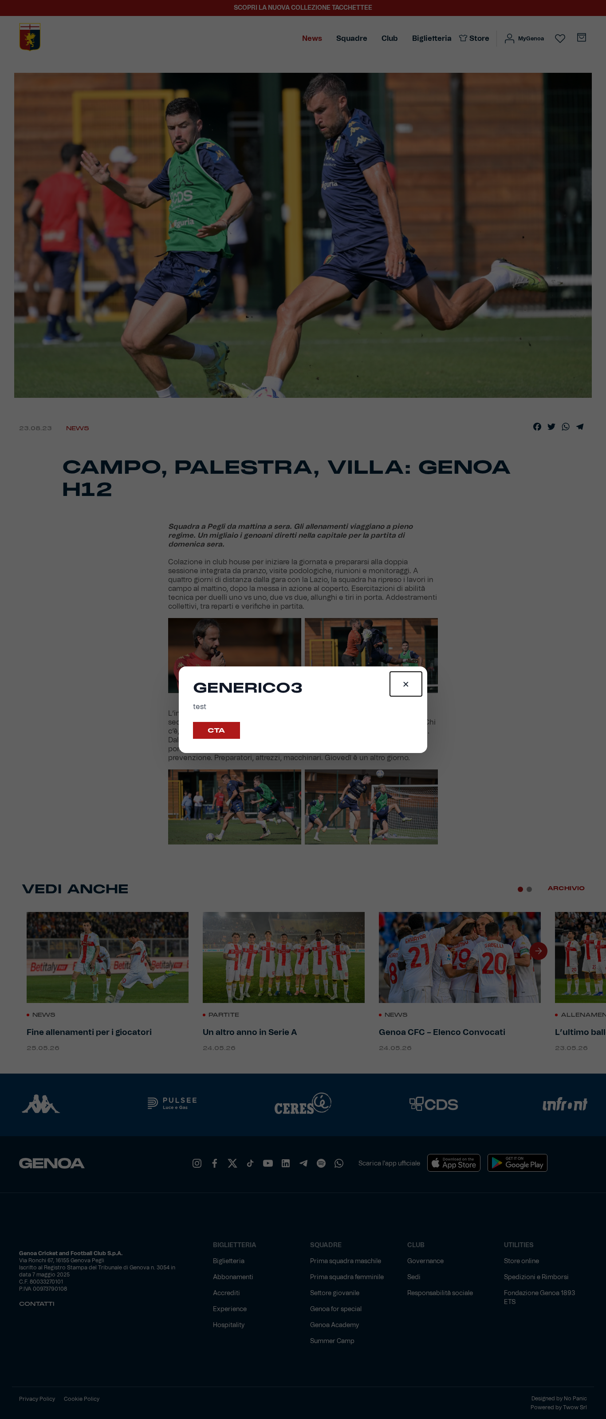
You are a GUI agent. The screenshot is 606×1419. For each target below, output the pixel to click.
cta (216, 730)
